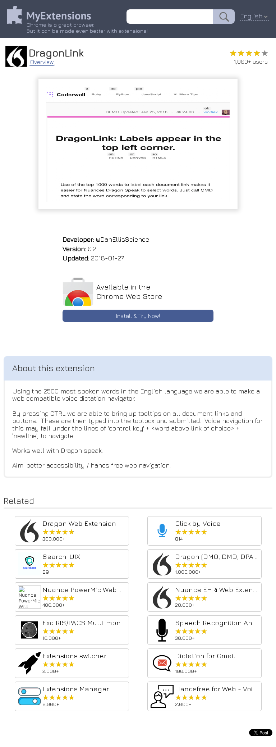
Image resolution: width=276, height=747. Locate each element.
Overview (42, 62)
